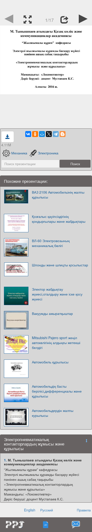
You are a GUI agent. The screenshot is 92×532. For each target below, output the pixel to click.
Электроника (48, 152)
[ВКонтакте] (28, 134)
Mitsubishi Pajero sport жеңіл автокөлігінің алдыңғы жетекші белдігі (56, 342)
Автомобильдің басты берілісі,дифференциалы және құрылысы (57, 391)
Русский (46, 509)
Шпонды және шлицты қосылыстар (60, 264)
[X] (49, 134)
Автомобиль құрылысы (50, 361)
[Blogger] (63, 134)
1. (5, 460)
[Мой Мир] (42, 134)
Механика (19, 152)
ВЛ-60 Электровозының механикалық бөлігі (51, 243)
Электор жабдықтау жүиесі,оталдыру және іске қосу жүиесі (57, 294)
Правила (84, 509)
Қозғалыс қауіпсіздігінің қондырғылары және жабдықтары (58, 219)
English (29, 509)
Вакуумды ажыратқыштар (52, 313)
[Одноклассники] (35, 134)
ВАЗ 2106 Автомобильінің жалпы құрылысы (58, 194)
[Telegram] (56, 134)
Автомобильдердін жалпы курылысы (52, 413)
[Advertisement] (46, 6)
